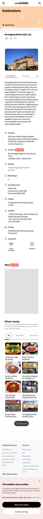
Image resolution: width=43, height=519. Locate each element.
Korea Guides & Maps (8, 456)
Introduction (11, 76)
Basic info (26, 76)
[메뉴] (3, 3)
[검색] (39, 3)
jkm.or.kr (11, 170)
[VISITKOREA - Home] (21, 3)
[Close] (39, 481)
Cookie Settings (26, 459)
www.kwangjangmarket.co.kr (19, 167)
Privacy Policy (26, 456)
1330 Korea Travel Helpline (9, 453)
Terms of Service (27, 449)
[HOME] (3, 25)
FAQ (23, 453)
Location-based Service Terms (30, 466)
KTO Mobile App (6, 449)
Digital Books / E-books (8, 459)
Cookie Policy (26, 463)
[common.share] (10, 38)
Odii (3, 465)
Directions (20, 150)
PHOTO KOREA (6, 462)
